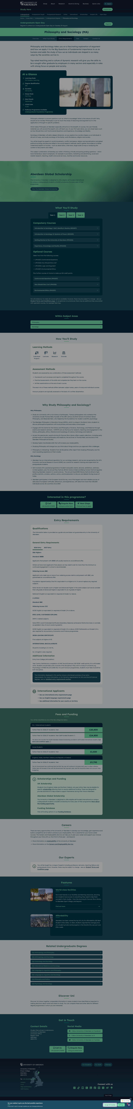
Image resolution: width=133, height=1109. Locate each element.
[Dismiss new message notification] (130, 1099)
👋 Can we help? (126, 1100)
